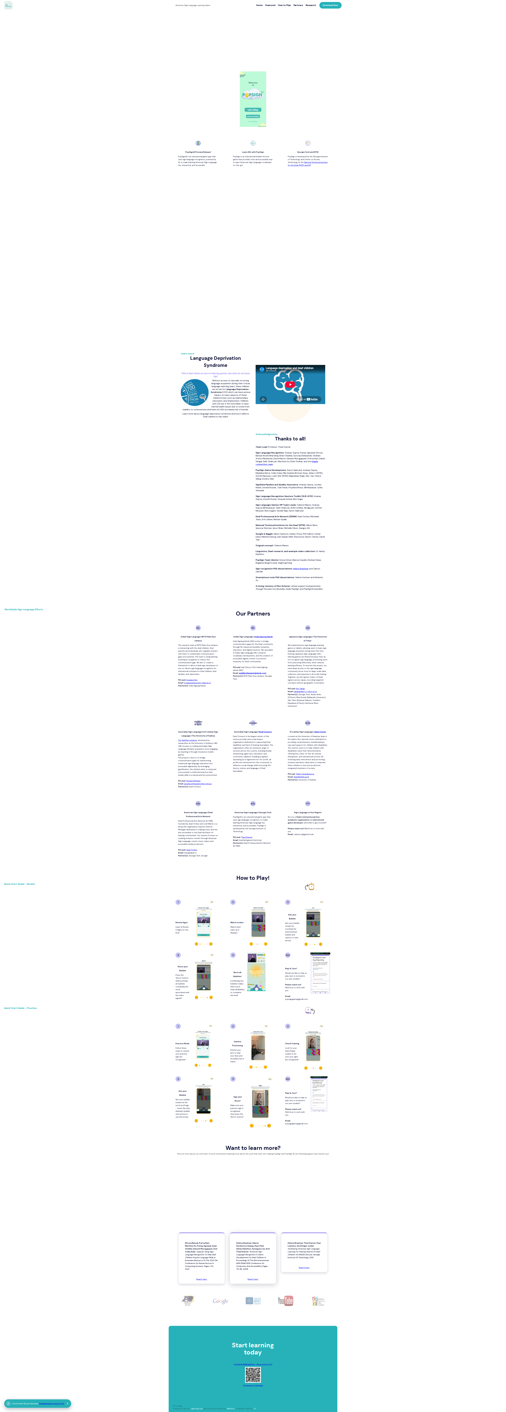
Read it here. (201, 1221)
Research (311, 5)
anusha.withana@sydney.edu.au (198, 784)
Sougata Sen (192, 680)
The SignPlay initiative (187, 740)
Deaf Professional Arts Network (292, 318)
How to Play (284, 5)
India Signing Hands (263, 637)
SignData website (207, 229)
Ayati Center (320, 732)
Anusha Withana (193, 781)
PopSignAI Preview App (292, 283)
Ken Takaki (300, 688)
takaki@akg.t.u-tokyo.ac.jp (305, 691)
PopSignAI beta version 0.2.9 (51, 1403)
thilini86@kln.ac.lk (301, 777)
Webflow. (231, 1408)
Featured (270, 5)
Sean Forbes (191, 850)
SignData (317, 283)
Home (259, 5)
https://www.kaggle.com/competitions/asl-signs (293, 327)
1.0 (255, 1408)
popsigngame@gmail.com (268, 336)
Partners (298, 5)
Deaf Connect (265, 732)
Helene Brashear (301, 568)
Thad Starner (246, 837)
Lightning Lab (197, 1408)
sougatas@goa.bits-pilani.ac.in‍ (197, 683)
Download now (330, 5)
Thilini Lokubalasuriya (305, 774)
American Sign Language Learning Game (193, 5)
